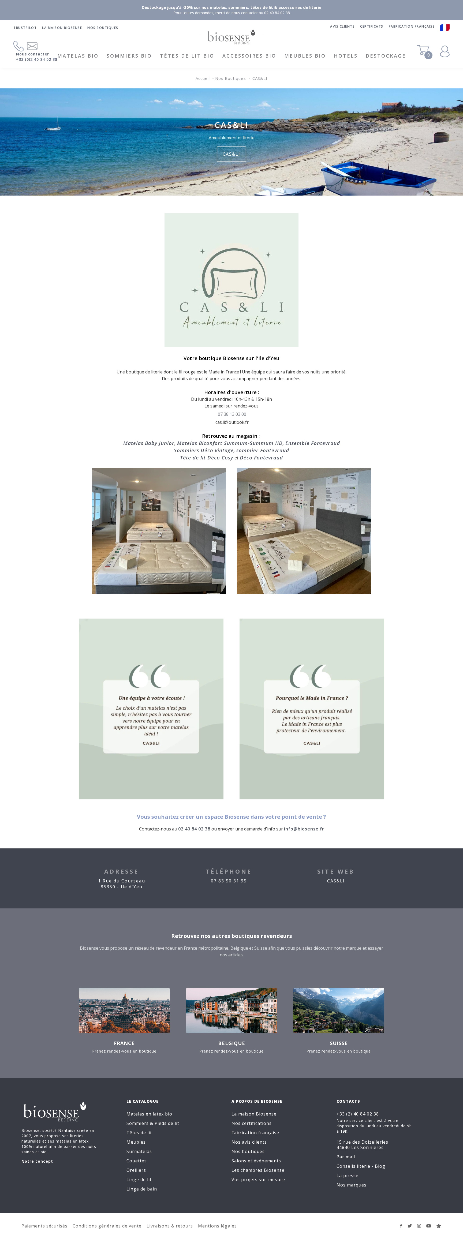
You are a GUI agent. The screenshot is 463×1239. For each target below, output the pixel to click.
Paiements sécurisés (44, 1226)
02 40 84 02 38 (194, 829)
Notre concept (37, 1161)
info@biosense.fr (304, 829)
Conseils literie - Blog (361, 1166)
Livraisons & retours (170, 1226)
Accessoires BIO (249, 55)
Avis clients (342, 26)
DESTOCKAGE (386, 55)
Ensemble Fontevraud (312, 443)
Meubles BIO (305, 55)
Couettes (136, 1161)
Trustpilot (25, 27)
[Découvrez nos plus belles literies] (419, 1226)
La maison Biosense (62, 27)
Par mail (346, 1157)
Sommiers (137, 1123)
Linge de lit (139, 1179)
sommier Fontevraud (262, 450)
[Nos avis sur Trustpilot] (439, 1226)
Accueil (203, 78)
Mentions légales (217, 1226)
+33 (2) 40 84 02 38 (358, 1114)
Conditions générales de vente (107, 1226)
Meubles (136, 1142)
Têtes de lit (139, 1133)
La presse (348, 1175)
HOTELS (346, 55)
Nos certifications (252, 1123)
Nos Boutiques (230, 78)
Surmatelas (139, 1151)
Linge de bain (141, 1189)
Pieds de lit (167, 1123)
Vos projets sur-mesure (258, 1179)
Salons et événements (256, 1161)
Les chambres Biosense (258, 1170)
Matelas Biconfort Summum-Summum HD (230, 443)
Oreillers (136, 1170)
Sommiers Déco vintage (204, 450)
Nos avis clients (249, 1142)
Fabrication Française (412, 26)
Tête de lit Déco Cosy (206, 457)
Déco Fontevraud (261, 457)
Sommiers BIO (129, 55)
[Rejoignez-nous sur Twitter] (410, 1226)
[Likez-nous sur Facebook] (401, 1226)
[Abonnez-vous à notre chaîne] (428, 1226)
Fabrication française (255, 1133)
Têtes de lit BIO (187, 55)
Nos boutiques (102, 27)
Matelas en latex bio (149, 1114)
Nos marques (352, 1185)
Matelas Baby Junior (148, 443)
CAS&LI (259, 78)
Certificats (371, 26)
